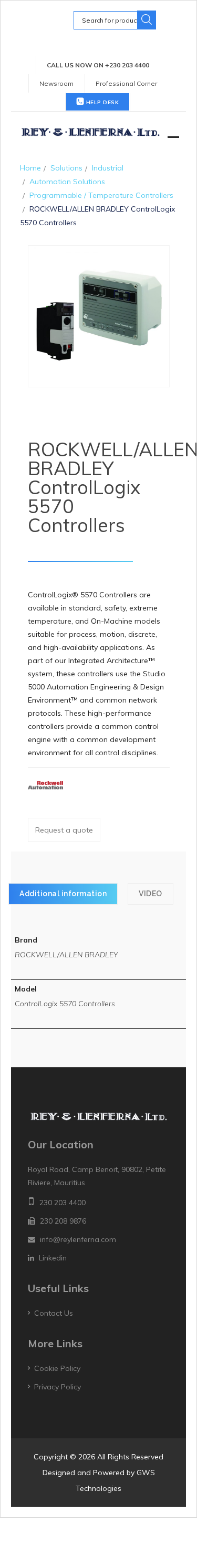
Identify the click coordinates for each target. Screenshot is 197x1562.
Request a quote (64, 830)
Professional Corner (126, 83)
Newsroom (56, 83)
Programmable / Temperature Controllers (101, 195)
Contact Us (53, 1313)
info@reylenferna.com (78, 1239)
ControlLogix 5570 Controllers (65, 1003)
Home (30, 168)
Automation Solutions (67, 181)
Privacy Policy (57, 1386)
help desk (101, 102)
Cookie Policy (57, 1368)
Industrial (107, 168)
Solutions (66, 168)
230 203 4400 (62, 1202)
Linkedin (53, 1258)
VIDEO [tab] (150, 893)
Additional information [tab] (63, 893)
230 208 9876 (63, 1221)
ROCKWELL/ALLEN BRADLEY (66, 954)
